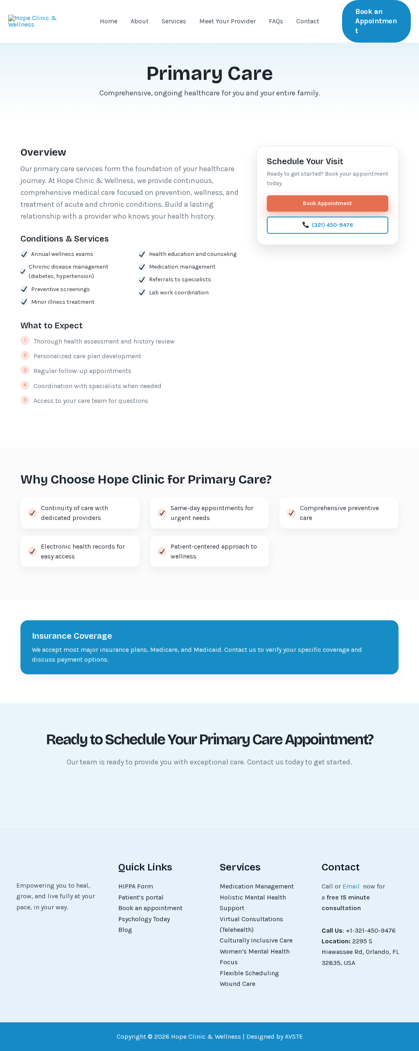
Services (174, 21)
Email (351, 886)
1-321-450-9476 (373, 930)
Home (108, 21)
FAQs (276, 21)
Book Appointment (327, 203)
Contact (307, 21)
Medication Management (257, 886)
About (140, 21)
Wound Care (237, 984)
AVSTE (294, 1036)
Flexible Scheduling (249, 973)
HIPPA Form (135, 886)
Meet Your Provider (227, 21)
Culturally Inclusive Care (256, 940)
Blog (125, 929)
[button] (376, 21)
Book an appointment (150, 908)
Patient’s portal (141, 897)
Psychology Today (144, 919)
